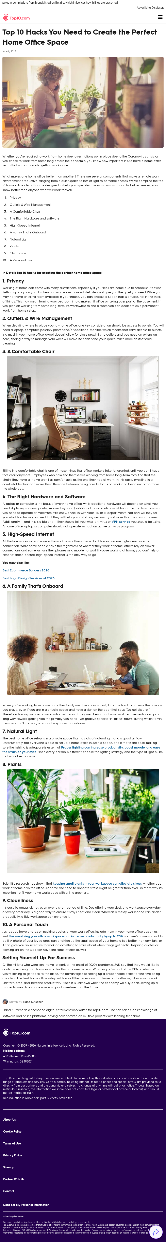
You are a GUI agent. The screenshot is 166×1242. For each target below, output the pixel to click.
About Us (9, 1119)
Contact (8, 1191)
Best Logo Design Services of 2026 (28, 578)
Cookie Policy (12, 1131)
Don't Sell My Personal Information (26, 1205)
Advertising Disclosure (150, 7)
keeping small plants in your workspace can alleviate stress (97, 883)
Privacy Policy (12, 1155)
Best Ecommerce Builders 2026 (25, 570)
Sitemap (8, 1167)
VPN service (121, 521)
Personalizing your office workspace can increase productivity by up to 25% (66, 936)
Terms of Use (12, 1143)
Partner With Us (13, 1179)
